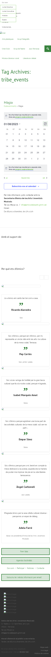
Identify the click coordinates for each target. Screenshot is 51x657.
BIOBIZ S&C (24, 652)
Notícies (30, 568)
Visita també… (7, 27)
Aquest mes (25, 178)
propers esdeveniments (24, 117)
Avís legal (44, 650)
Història (4, 15)
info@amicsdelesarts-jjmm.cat (33, 205)
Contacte (5, 22)
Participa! (20, 568)
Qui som (5, 2)
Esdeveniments (10, 106)
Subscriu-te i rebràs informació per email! (24, 577)
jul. (7, 178)
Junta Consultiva (8, 11)
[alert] (25, 116)
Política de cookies (42, 653)
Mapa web (44, 647)
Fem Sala (24, 551)
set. (44, 178)
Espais (4, 20)
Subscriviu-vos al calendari (24, 186)
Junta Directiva (7, 7)
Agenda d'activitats (24, 560)
